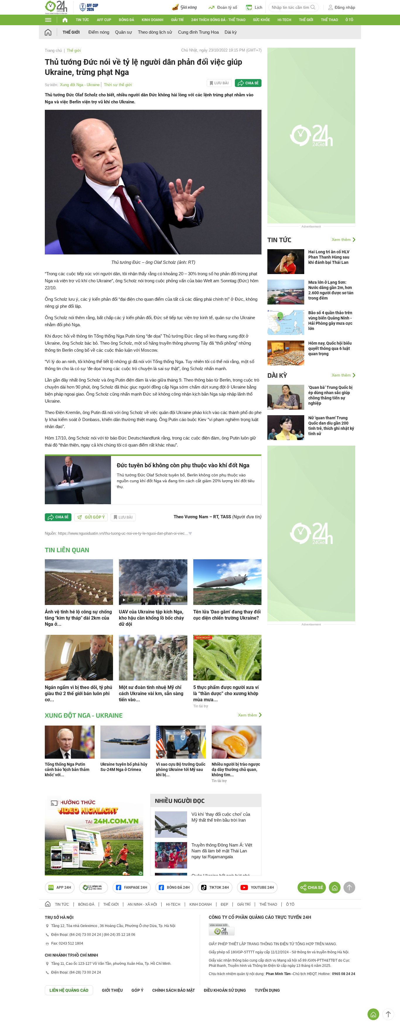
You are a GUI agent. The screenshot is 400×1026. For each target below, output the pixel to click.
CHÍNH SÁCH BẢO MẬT (173, 990)
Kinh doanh (152, 20)
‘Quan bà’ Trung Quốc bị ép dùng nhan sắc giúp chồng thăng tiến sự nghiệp (330, 395)
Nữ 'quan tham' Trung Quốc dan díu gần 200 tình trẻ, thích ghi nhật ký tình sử (331, 425)
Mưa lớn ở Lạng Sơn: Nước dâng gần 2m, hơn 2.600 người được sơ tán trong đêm (330, 290)
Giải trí (177, 20)
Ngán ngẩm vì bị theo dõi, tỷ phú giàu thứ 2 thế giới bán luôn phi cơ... (78, 693)
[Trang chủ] (54, 32)
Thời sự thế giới (118, 85)
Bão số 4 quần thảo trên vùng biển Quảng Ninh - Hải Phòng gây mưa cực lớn (330, 320)
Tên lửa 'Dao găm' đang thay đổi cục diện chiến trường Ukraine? (227, 615)
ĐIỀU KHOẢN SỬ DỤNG (225, 990)
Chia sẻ (252, 83)
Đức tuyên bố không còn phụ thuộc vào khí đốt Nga (183, 465)
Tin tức (82, 20)
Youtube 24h (262, 887)
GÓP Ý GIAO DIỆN (17, 1009)
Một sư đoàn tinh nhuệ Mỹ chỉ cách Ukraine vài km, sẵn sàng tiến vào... (151, 693)
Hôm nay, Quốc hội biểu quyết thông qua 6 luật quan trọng (330, 348)
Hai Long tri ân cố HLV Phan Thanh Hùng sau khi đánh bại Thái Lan (328, 257)
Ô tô (349, 20)
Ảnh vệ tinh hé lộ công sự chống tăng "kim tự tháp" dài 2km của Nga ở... (78, 618)
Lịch (258, 7)
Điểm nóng (98, 32)
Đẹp (224, 904)
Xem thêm (247, 715)
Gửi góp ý (95, 517)
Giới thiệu (112, 990)
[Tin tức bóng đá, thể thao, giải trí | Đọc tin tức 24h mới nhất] (56, 6)
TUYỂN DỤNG (267, 990)
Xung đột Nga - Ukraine (80, 85)
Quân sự (123, 32)
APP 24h (64, 887)
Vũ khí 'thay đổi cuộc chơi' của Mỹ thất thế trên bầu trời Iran (221, 817)
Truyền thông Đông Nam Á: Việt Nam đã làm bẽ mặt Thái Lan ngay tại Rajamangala (222, 850)
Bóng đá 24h (178, 887)
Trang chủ (53, 50)
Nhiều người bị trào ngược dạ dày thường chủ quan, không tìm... (236, 769)
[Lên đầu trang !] (388, 1014)
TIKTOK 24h (219, 887)
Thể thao (329, 20)
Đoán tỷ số (227, 7)
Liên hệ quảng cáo (68, 990)
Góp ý (137, 990)
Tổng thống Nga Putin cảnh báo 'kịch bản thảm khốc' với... (67, 769)
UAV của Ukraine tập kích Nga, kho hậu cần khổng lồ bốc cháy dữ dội (151, 618)
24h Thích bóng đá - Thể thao (218, 20)
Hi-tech (284, 20)
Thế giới (306, 20)
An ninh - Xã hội (142, 904)
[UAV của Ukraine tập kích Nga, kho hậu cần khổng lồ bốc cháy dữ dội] (153, 581)
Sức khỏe (261, 20)
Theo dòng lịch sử (155, 32)
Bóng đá (126, 20)
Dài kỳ (231, 32)
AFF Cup (104, 20)
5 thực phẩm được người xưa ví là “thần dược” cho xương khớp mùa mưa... (226, 693)
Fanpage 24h (135, 887)
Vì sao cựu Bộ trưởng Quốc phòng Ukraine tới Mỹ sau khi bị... (180, 769)
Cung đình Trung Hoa (198, 32)
